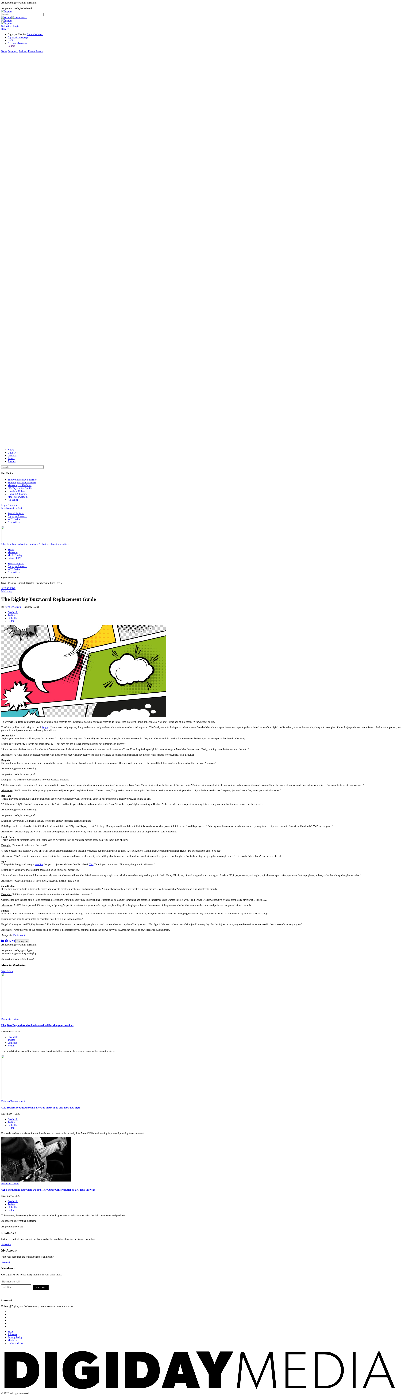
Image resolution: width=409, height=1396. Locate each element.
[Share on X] (9, 941)
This (91, 864)
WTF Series (14, 519)
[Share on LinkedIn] (2, 941)
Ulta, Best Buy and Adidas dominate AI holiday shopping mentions (35, 544)
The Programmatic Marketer (22, 482)
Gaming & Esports (17, 494)
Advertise (12, 1334)
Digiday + (13, 51)
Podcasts (23, 51)
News (4, 51)
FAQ (10, 40)
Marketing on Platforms (19, 485)
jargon (45, 727)
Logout (11, 45)
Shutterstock (19, 935)
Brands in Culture (17, 491)
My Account (7, 508)
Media (11, 549)
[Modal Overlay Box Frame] (25, 1287)
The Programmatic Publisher (22, 479)
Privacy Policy (15, 1337)
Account (5, 1262)
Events (31, 51)
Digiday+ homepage (18, 37)
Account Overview (17, 43)
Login (16, 26)
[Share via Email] (13, 941)
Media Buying (15, 555)
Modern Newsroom (17, 496)
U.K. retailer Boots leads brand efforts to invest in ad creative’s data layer (40, 1107)
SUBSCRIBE (8, 588)
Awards (39, 51)
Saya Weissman (13, 607)
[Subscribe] (6, 23)
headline (39, 864)
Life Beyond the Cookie (20, 488)
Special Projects (16, 513)
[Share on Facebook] (6, 941)
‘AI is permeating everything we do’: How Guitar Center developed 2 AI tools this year (48, 1189)
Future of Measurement (13, 1101)
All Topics (13, 499)
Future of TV (14, 558)
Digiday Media (15, 1343)
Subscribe (6, 26)
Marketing (13, 552)
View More (7, 971)
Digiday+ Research (17, 516)
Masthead (12, 1340)
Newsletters (13, 522)
